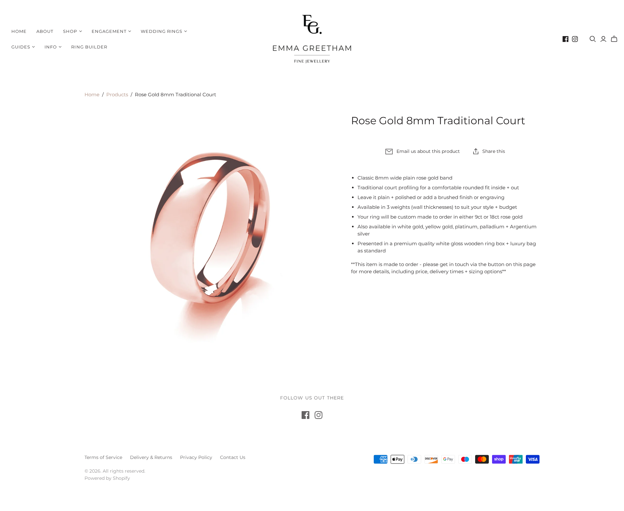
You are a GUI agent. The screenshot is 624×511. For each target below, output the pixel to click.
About (44, 31)
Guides (20, 46)
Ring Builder (89, 46)
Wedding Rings (162, 31)
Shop (70, 31)
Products (117, 94)
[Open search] (593, 39)
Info (51, 46)
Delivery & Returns (151, 457)
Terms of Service (103, 457)
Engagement (109, 31)
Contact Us (232, 457)
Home (19, 31)
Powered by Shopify (107, 478)
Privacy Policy (196, 457)
